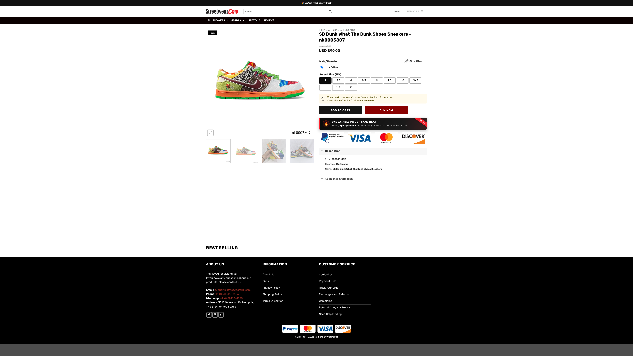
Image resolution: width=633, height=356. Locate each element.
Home (322, 30)
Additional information (339, 178)
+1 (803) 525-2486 (227, 294)
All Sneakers (216, 20)
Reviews (269, 20)
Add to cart (340, 110)
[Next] (308, 83)
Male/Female (328, 61)
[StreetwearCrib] (222, 12)
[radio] (330, 67)
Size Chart (416, 61)
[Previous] (212, 83)
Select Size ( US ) (330, 74)
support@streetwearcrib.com (233, 289)
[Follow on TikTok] (221, 315)
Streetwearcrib (328, 336)
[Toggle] (322, 151)
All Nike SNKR (347, 30)
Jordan (236, 20)
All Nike (332, 30)
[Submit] (330, 11)
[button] (397, 12)
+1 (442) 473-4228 (231, 298)
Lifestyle (254, 20)
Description (332, 150)
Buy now (386, 110)
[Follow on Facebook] (209, 315)
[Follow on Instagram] (215, 315)
